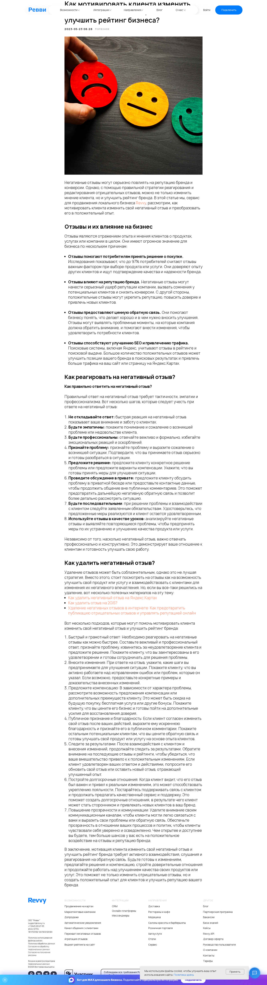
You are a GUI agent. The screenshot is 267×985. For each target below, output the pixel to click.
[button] (228, 10)
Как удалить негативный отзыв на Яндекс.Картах (112, 597)
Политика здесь (184, 974)
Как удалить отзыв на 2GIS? (92, 602)
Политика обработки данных (41, 943)
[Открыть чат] (254, 973)
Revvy (141, 202)
